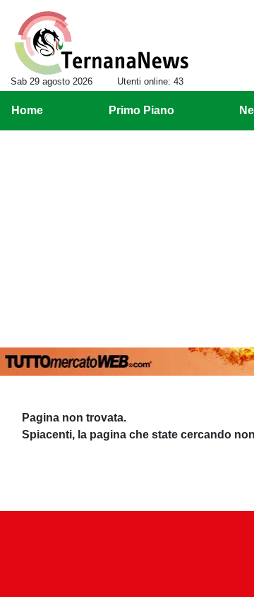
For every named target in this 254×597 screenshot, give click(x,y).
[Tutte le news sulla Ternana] (101, 43)
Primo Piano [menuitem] (141, 110)
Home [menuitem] (27, 110)
